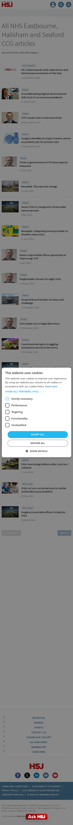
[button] (36, 391)
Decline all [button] (38, 443)
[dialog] (36, 412)
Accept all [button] (37, 434)
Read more (51, 386)
